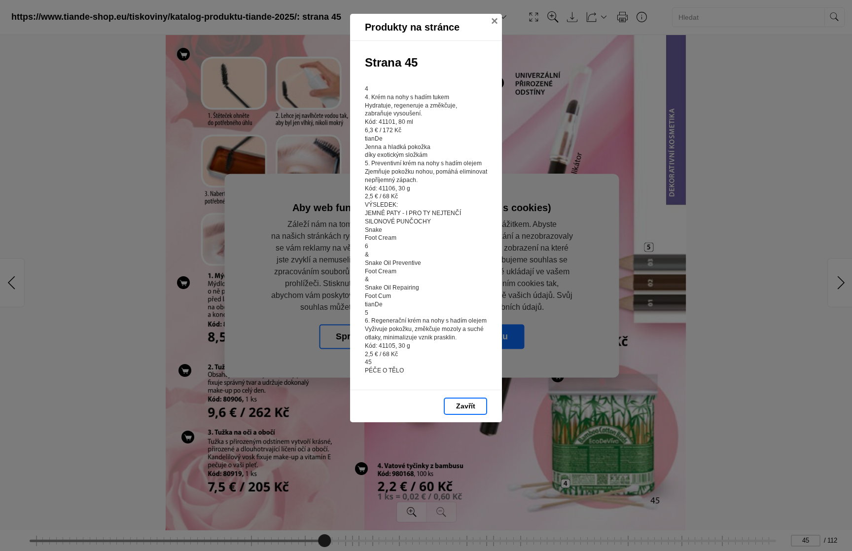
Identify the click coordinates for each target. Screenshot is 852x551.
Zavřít (465, 406)
